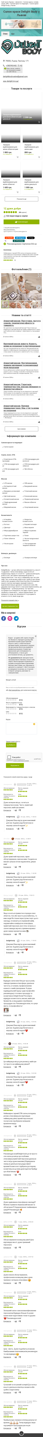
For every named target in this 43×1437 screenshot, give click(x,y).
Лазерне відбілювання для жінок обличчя (10, 182)
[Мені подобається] (39, 337)
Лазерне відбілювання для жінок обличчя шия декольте (12, 117)
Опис (5, 34)
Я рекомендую (22, 222)
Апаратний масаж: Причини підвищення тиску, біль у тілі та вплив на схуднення (21, 408)
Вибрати (12, 745)
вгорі (30, 777)
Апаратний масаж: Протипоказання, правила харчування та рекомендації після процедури (21, 365)
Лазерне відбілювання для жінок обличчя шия (10, 147)
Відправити (15, 765)
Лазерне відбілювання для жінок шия (31, 147)
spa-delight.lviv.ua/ (11, 81)
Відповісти (7, 810)
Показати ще (21, 199)
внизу (25, 777)
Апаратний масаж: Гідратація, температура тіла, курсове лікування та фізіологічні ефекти (22, 386)
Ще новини (22, 429)
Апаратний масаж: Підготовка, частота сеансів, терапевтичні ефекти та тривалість (22, 323)
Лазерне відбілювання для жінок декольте (31, 182)
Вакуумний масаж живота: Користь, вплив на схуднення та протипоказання (22, 345)
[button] (40, 275)
